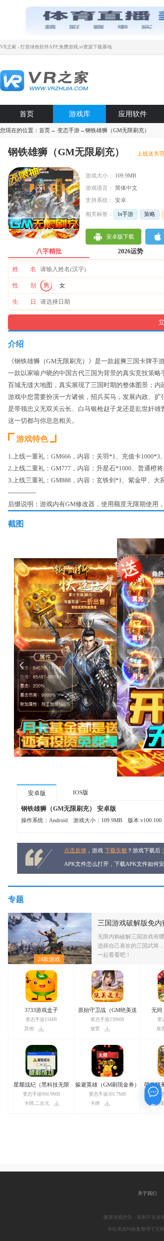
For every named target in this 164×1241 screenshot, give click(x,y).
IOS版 (80, 792)
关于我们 (147, 1193)
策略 (149, 214)
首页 (27, 114)
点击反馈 (75, 851)
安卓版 (37, 793)
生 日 (24, 302)
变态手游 (68, 130)
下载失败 (116, 851)
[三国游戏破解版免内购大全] (50, 916)
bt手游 (125, 214)
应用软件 (132, 114)
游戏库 (79, 114)
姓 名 (24, 269)
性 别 (24, 285)
